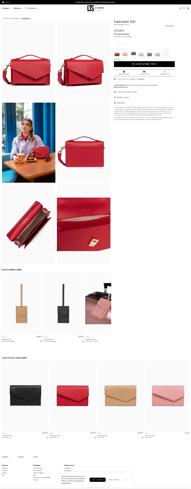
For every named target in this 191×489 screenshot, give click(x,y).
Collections (17, 8)
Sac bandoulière (14, 18)
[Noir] (133, 53)
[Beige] (125, 53)
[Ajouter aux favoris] (41, 341)
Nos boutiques (38, 468)
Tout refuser (114, 479)
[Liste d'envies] (184, 8)
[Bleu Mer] (149, 53)
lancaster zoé (25, 18)
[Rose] (158, 53)
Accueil (5, 18)
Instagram (5, 457)
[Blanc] (166, 53)
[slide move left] (117, 44)
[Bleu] (141, 53)
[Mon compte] (180, 8)
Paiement (5, 468)
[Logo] (95, 8)
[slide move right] (125, 44)
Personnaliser (126, 479)
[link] (21, 304)
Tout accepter (97, 479)
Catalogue (5, 8)
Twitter (35, 457)
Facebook (21, 457)
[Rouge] (117, 53)
